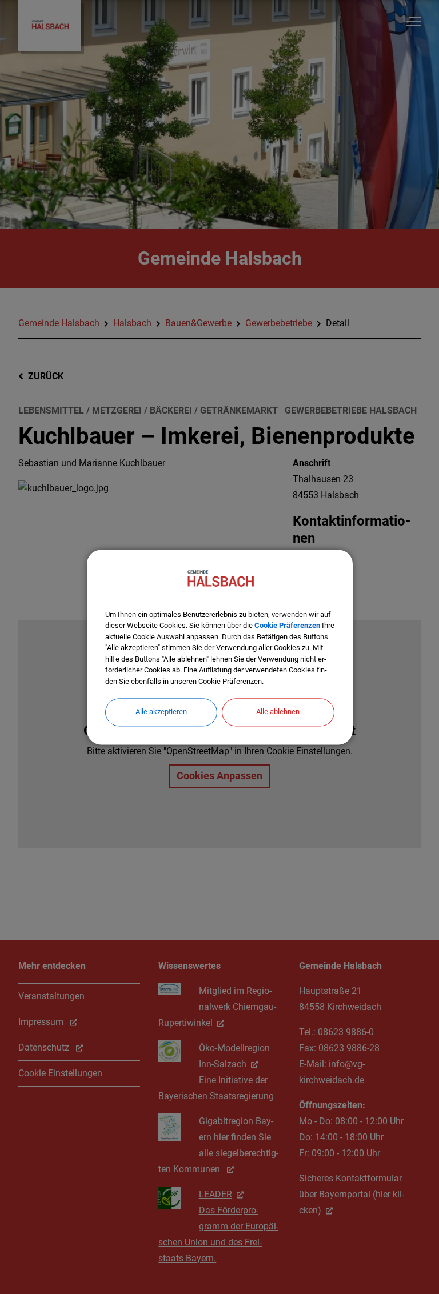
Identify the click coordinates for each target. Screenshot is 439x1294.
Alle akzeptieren (161, 711)
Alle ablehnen (278, 711)
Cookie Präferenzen (287, 625)
